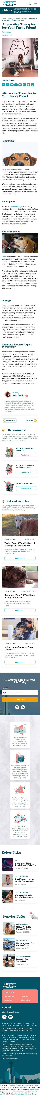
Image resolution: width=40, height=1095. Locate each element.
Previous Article (10, 420)
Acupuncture (7, 170)
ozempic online (22, 1094)
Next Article (30, 420)
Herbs (4, 257)
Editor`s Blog (25, 1000)
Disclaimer (24, 997)
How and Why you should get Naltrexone (23, 1085)
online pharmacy (33, 1090)
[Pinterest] (23, 707)
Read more (25, 455)
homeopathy (16, 206)
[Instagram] (17, 707)
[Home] (9, 3)
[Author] (26, 396)
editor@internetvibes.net (10, 1012)
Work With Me (9, 997)
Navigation (8, 1000)
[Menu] (35, 3)
